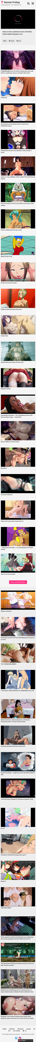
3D (5, 41)
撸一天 (24, 1030)
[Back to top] (32, 1038)
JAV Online (20, 1029)
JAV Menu (12, 1029)
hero (19, 41)
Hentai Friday (11, 2)
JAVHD (4, 1029)
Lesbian (28, 1029)
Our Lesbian (16, 1030)
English (23, 1040)
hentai (12, 41)
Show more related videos (18, 582)
